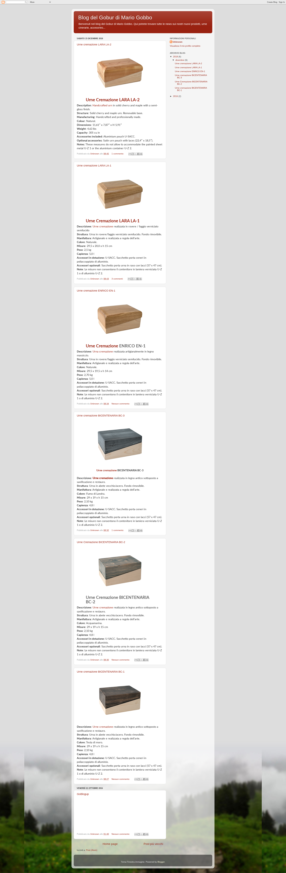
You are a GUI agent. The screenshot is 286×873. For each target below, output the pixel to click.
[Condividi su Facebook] (138, 153)
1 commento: (118, 154)
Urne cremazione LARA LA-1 (94, 165)
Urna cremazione (103, 351)
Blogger (161, 862)
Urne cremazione (103, 226)
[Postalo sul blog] (132, 153)
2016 (175, 96)
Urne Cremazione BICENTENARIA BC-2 (101, 542)
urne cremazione (102, 346)
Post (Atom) (91, 850)
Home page (110, 843)
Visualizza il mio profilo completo (185, 46)
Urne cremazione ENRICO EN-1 (96, 290)
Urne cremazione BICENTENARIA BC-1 (101, 671)
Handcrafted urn (102, 105)
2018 (175, 57)
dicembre (180, 60)
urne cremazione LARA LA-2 (113, 100)
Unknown (177, 42)
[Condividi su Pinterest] (141, 153)
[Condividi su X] (135, 153)
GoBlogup (83, 794)
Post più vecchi (153, 843)
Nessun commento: (121, 404)
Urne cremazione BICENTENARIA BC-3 (101, 415)
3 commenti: (118, 279)
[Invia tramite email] (129, 153)
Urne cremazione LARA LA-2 (94, 44)
